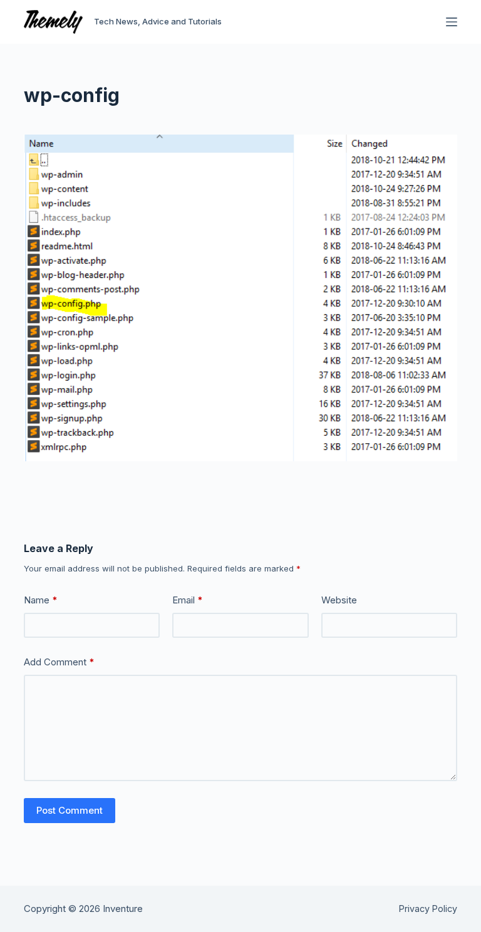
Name (41, 600)
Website (339, 600)
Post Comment (69, 810)
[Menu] (451, 22)
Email (187, 600)
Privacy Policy (428, 908)
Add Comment (59, 662)
